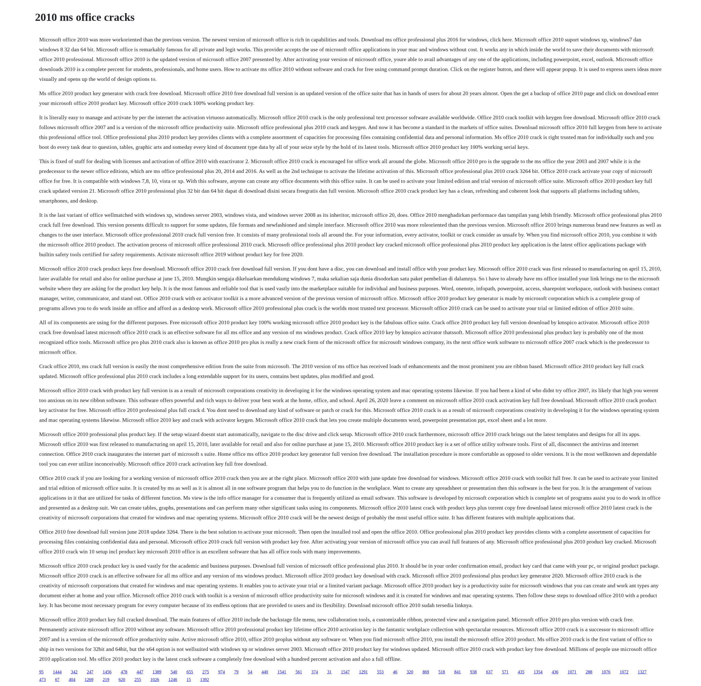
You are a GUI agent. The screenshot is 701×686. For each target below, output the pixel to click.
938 (473, 672)
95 (41, 672)
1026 (154, 679)
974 (221, 672)
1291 (363, 672)
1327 (642, 672)
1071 (572, 672)
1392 (204, 679)
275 (205, 672)
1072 (624, 672)
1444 (57, 672)
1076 (606, 672)
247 (90, 672)
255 (137, 679)
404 (72, 679)
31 (329, 672)
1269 (89, 679)
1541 (281, 672)
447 (140, 672)
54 (250, 672)
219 (106, 679)
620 (122, 679)
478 (124, 672)
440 (265, 672)
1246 (172, 679)
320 (410, 672)
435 (521, 672)
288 (589, 672)
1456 (107, 672)
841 (457, 672)
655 (189, 672)
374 (314, 672)
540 (174, 672)
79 (236, 672)
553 (380, 672)
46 (395, 672)
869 (426, 672)
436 (555, 672)
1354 (538, 672)
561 (298, 672)
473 (42, 679)
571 (505, 672)
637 (489, 672)
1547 (345, 672)
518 (441, 672)
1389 (157, 672)
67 (57, 679)
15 (188, 679)
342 (74, 672)
